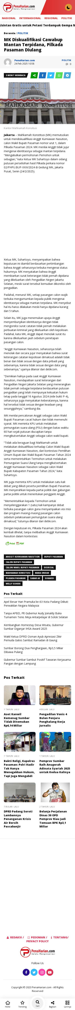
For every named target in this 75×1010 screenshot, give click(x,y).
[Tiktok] (49, 972)
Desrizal (49, 567)
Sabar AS (35, 578)
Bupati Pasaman (53, 556)
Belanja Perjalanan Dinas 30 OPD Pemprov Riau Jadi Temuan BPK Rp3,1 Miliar (53, 819)
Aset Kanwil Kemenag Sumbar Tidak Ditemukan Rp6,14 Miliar (17, 719)
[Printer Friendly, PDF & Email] (14, 545)
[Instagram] (41, 972)
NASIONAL (9, 18)
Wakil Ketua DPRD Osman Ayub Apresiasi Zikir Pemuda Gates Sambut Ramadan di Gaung (33, 638)
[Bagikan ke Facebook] (43, 75)
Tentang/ (60, 937)
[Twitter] (34, 972)
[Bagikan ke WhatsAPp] (59, 75)
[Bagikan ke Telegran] (67, 75)
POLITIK (66, 18)
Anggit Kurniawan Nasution (23, 556)
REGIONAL (51, 18)
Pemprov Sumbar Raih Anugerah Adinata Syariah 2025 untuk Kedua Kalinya (54, 766)
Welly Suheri (13, 583)
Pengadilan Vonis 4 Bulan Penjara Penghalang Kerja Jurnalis (53, 719)
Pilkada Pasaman (16, 578)
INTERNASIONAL (30, 18)
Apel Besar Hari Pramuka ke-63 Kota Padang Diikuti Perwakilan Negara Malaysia (36, 603)
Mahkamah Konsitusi (18, 573)
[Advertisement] (37, 215)
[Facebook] (26, 972)
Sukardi (49, 578)
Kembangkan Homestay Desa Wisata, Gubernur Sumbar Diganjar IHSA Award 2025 (33, 627)
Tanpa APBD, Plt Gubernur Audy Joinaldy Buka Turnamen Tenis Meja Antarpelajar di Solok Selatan (36, 615)
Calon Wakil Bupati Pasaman (22, 567)
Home (7, 1006)
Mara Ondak (42, 573)
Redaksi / (17, 937)
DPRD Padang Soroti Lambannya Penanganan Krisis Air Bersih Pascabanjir (18, 819)
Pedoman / (39, 937)
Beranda (9, 33)
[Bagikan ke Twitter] (51, 75)
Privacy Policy (37, 941)
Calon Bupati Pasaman (19, 562)
